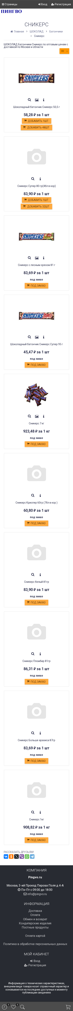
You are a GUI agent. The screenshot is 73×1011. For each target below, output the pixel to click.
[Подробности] (44, 100)
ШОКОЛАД (37, 31)
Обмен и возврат (35, 919)
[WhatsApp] (27, 856)
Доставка (35, 911)
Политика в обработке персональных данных (35, 944)
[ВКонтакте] (6, 856)
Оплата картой (35, 936)
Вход (44, 4)
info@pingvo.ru (37, 894)
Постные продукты (35, 927)
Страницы (10, 4)
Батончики (56, 31)
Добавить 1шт (38, 120)
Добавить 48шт (38, 127)
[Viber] (21, 856)
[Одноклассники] (11, 856)
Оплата (35, 915)
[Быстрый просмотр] (30, 100)
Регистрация (62, 4)
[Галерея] (37, 100)
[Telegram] (32, 856)
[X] (16, 856)
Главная (19, 31)
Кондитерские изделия (35, 923)
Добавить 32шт (38, 206)
